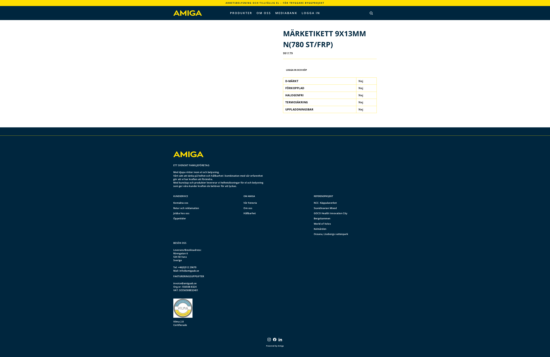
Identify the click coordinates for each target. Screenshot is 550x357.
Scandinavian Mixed (325, 208)
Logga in (311, 13)
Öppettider (179, 218)
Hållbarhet (249, 213)
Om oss (264, 13)
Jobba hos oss (181, 213)
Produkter (241, 13)
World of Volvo (322, 223)
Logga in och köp (296, 69)
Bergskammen (322, 218)
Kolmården (320, 229)
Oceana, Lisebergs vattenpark (331, 234)
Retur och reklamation (186, 208)
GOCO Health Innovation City (330, 213)
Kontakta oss (180, 202)
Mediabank (286, 13)
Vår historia (250, 202)
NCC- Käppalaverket (325, 202)
